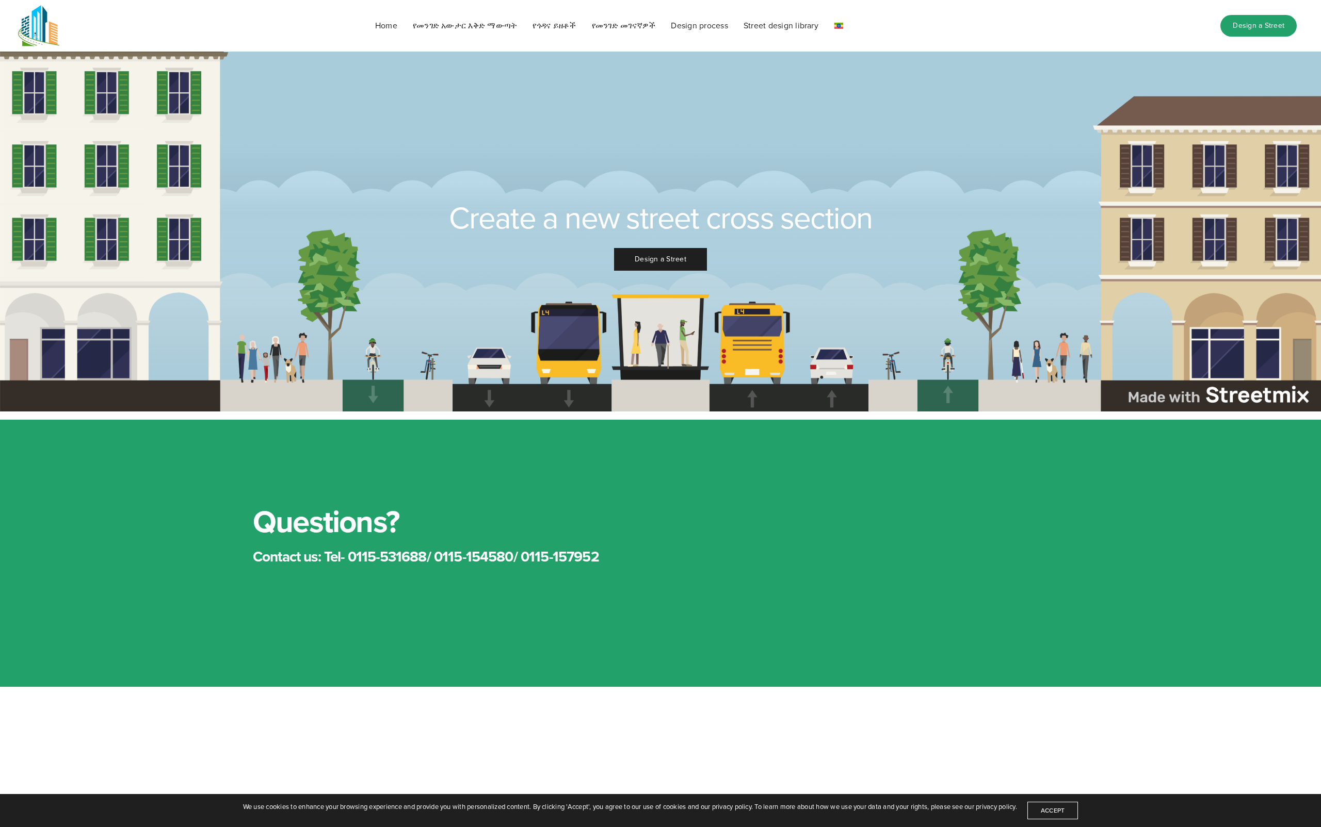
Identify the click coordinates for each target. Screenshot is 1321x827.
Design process (699, 26)
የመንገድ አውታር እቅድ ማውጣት (465, 26)
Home (386, 26)
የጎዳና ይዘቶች (554, 26)
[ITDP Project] (38, 25)
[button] (660, 259)
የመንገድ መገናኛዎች (624, 26)
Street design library (781, 26)
